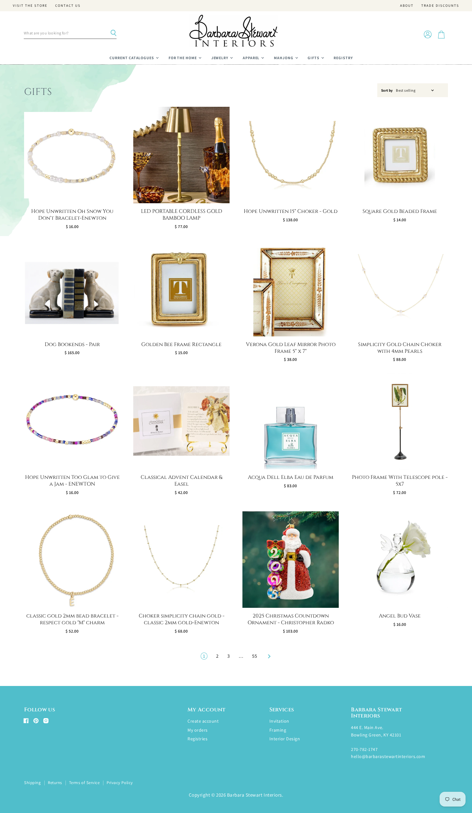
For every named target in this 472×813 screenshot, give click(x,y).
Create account (203, 721)
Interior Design (284, 739)
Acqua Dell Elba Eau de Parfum (290, 477)
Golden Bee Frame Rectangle (181, 344)
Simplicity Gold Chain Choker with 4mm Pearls (399, 348)
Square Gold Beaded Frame (400, 211)
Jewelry (220, 57)
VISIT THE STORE (30, 6)
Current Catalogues (132, 57)
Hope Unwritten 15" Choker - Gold (290, 211)
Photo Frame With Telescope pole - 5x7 (400, 481)
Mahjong (284, 57)
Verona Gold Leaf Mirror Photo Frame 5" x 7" (291, 348)
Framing (277, 730)
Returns (55, 782)
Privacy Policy (120, 782)
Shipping (32, 782)
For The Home (183, 57)
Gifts (314, 57)
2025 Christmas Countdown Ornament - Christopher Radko (291, 619)
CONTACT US (68, 6)
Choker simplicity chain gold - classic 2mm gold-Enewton (181, 619)
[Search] (113, 33)
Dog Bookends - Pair (72, 344)
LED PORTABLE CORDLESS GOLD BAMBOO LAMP (181, 215)
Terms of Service (84, 782)
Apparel (252, 57)
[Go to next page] (268, 656)
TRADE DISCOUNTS (440, 6)
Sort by (387, 90)
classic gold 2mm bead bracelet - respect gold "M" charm (72, 619)
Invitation (279, 721)
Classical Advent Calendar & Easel (181, 481)
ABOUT (407, 6)
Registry (343, 57)
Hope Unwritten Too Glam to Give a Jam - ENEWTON (72, 481)
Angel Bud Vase (400, 615)
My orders (198, 730)
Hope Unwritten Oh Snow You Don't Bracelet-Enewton (72, 215)
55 (254, 656)
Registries (197, 739)
